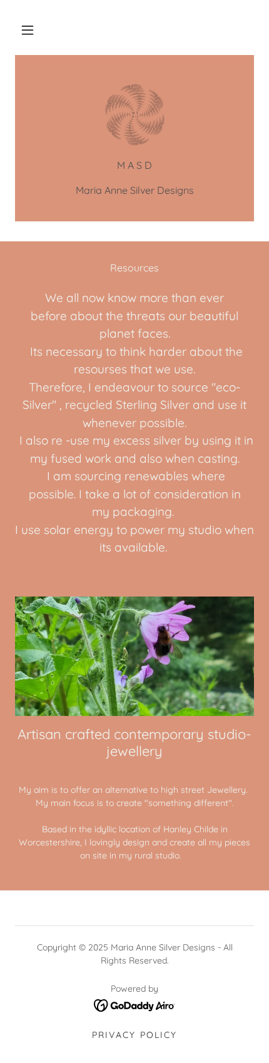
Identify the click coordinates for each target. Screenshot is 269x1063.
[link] (134, 114)
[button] (27, 30)
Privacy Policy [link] (134, 1034)
